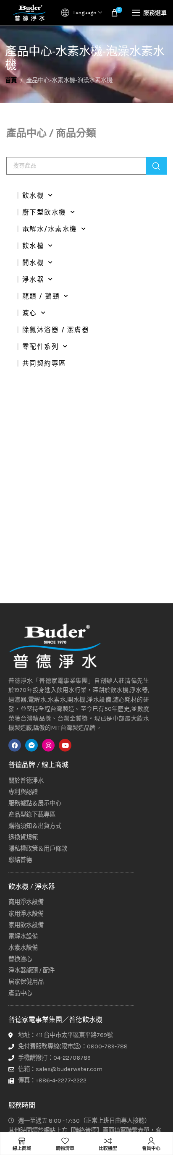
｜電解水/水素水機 (46, 229)
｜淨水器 (29, 279)
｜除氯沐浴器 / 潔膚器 (52, 330)
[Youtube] (65, 745)
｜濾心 (26, 313)
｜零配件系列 (37, 347)
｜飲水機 (29, 195)
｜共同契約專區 (40, 363)
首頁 (11, 80)
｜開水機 (29, 263)
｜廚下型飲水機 (40, 212)
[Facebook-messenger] (31, 745)
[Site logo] (29, 12)
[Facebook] (14, 745)
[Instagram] (48, 745)
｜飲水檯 (29, 246)
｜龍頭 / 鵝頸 (37, 296)
